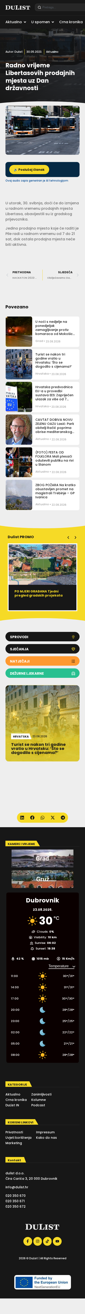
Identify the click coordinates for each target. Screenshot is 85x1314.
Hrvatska (42, 373)
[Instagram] (37, 1241)
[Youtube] (57, 1241)
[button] (68, 537)
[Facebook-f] (27, 1241)
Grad (39, 341)
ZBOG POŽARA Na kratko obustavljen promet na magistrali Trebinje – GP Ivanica (55, 491)
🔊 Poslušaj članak (29, 170)
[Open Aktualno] (25, 22)
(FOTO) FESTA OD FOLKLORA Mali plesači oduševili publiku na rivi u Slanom (54, 458)
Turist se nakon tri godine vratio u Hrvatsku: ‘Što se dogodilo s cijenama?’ (53, 360)
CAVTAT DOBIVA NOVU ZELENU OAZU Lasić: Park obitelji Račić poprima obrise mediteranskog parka (54, 427)
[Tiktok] (47, 1241)
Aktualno (52, 52)
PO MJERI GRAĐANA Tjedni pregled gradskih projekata (39, 593)
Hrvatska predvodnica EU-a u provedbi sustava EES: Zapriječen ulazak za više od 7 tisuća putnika (54, 395)
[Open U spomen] (53, 22)
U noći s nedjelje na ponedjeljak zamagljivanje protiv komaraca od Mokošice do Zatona (55, 329)
